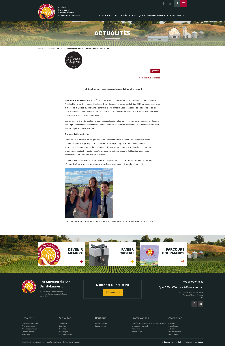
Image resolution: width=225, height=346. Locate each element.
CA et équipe (173, 326)
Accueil (41, 48)
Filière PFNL (26, 334)
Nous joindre (173, 334)
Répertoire (136, 329)
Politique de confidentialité (171, 342)
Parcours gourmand (29, 329)
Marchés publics (28, 332)
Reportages (63, 332)
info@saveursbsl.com (192, 287)
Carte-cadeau (100, 326)
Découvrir (104, 15)
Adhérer (171, 329)
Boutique (137, 15)
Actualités (121, 15)
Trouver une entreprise (30, 323)
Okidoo (200, 342)
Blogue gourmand (65, 334)
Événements (63, 323)
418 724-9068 (169, 287)
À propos (171, 323)
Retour (156, 71)
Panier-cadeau (101, 323)
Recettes (62, 329)
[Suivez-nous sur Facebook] (163, 3)
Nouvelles (62, 326)
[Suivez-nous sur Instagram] (170, 3)
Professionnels (156, 15)
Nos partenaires (174, 332)
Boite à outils (137, 332)
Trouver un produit (29, 326)
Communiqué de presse (149, 78)
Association (177, 15)
